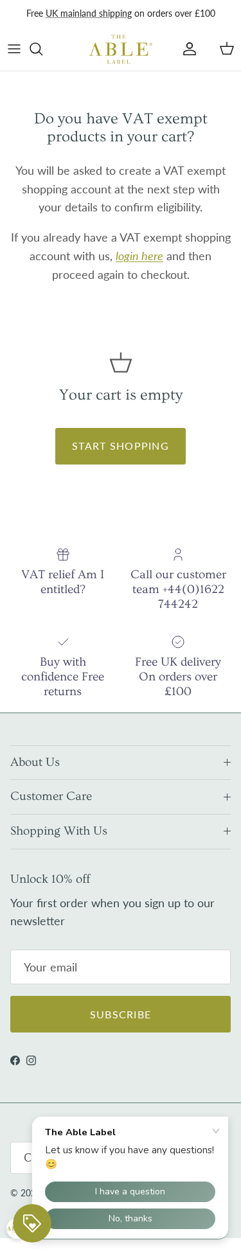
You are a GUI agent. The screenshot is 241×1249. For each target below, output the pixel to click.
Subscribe (121, 1014)
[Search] (42, 49)
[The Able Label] (121, 48)
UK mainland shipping (89, 13)
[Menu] (14, 49)
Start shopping (120, 445)
